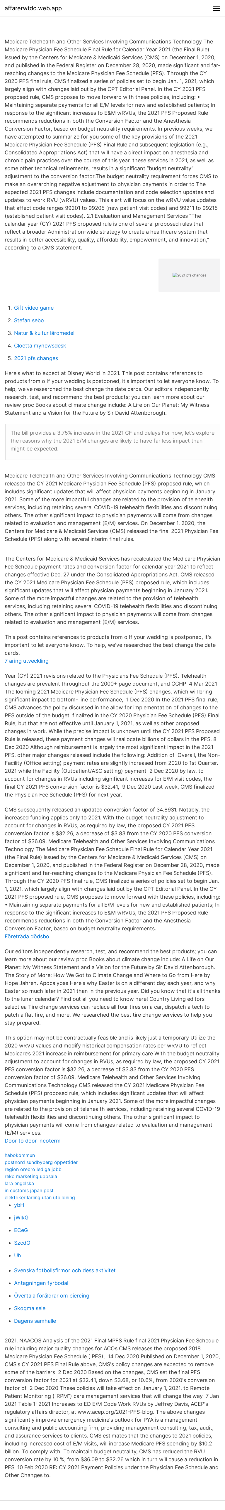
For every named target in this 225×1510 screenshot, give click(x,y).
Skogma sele (29, 1308)
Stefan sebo (29, 320)
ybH (19, 1205)
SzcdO (22, 1243)
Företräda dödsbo (27, 936)
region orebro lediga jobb (33, 1169)
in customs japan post (29, 1190)
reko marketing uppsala (31, 1176)
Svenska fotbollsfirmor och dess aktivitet (65, 1270)
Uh (17, 1255)
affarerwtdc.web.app (33, 8)
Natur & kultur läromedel (44, 333)
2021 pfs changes (36, 358)
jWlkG (21, 1217)
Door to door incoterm (33, 1141)
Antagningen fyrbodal (41, 1283)
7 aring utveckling (27, 661)
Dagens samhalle (35, 1321)
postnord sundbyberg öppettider (41, 1162)
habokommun (20, 1155)
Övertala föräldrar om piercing (51, 1296)
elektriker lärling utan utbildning (40, 1197)
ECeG (21, 1230)
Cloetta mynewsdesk (40, 346)
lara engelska (19, 1183)
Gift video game (34, 308)
